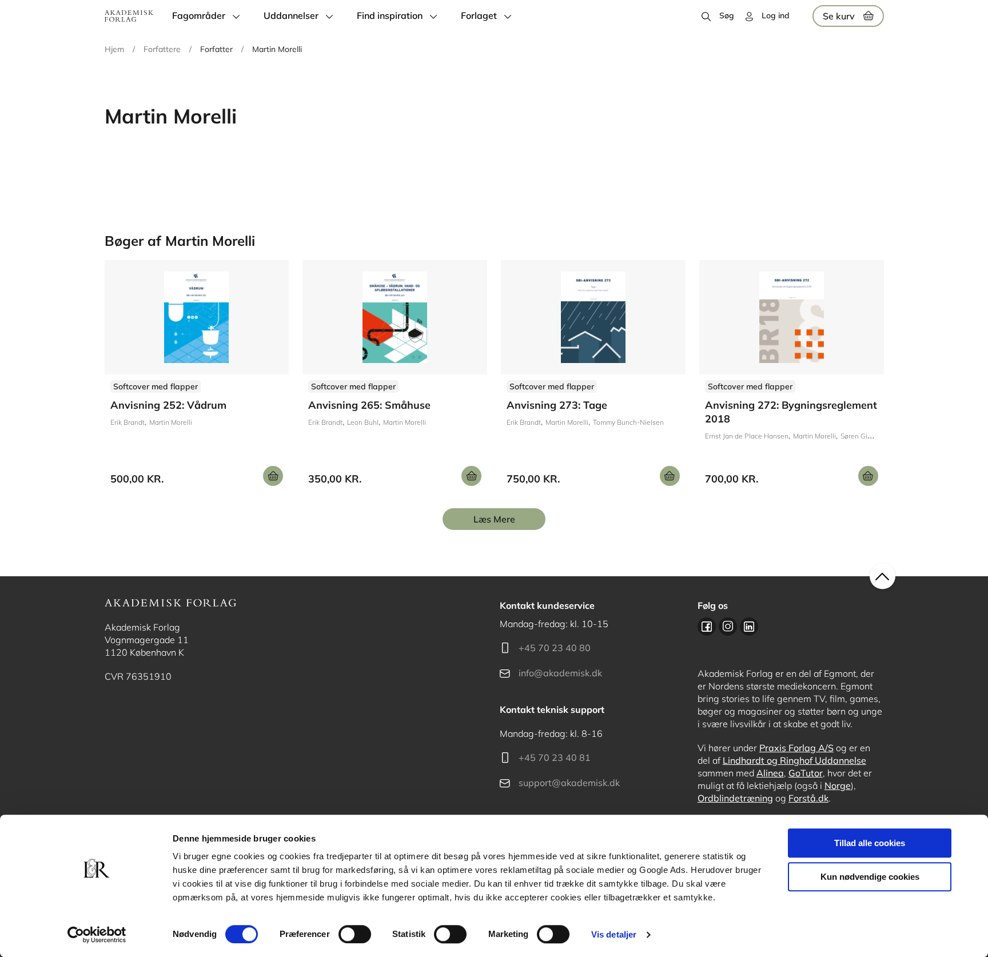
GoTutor (805, 773)
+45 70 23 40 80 (555, 647)
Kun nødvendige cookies (869, 877)
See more (197, 377)
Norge (837, 785)
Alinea (770, 773)
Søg (726, 15)
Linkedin (749, 626)
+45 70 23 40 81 (555, 757)
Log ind (776, 15)
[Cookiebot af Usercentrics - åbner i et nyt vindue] (97, 934)
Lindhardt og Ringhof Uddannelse (794, 760)
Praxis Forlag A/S (796, 747)
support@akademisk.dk (569, 782)
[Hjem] (129, 16)
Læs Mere (494, 519)
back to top (882, 576)
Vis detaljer (613, 934)
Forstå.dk (808, 798)
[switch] (354, 934)
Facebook (707, 626)
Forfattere (162, 49)
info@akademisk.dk (560, 673)
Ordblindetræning (735, 798)
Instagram (728, 626)
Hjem (114, 49)
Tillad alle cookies (869, 843)
